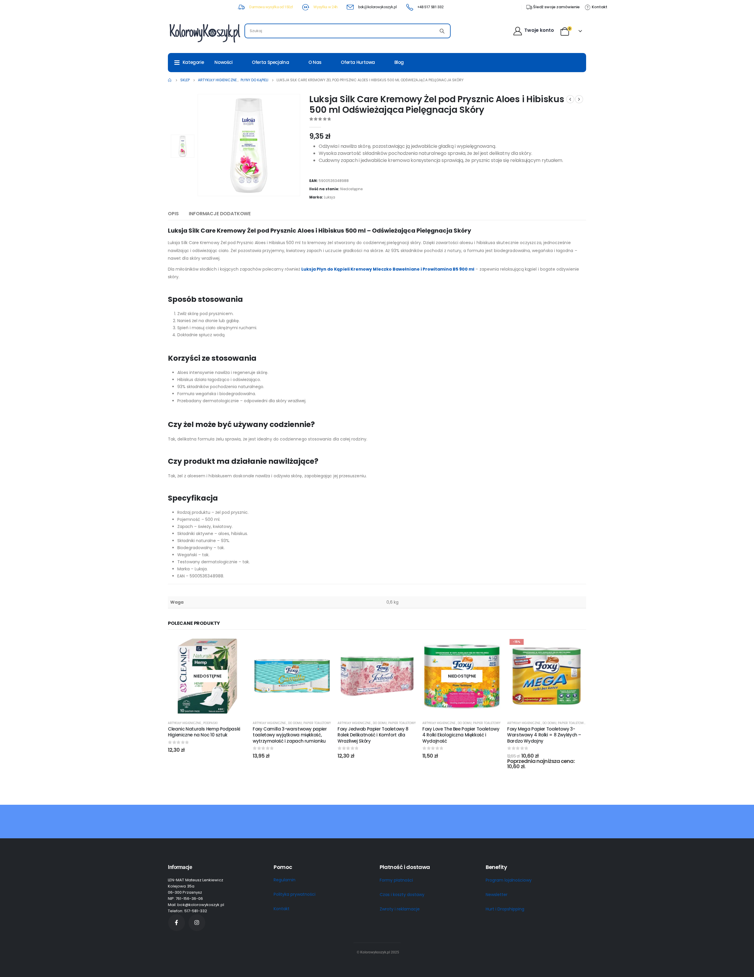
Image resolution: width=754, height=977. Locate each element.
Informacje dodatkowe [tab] (220, 213)
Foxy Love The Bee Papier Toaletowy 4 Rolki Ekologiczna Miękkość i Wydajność (460, 735)
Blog (399, 62)
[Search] (442, 31)
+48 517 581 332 (430, 7)
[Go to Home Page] (170, 80)
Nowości (223, 62)
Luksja (329, 197)
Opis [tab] (173, 213)
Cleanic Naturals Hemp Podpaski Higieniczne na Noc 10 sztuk (204, 732)
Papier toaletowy (317, 723)
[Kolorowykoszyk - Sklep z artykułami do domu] (205, 32)
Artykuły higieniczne (185, 723)
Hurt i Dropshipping (505, 909)
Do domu (295, 723)
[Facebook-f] (176, 922)
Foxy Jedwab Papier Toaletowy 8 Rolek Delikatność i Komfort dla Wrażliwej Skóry (373, 735)
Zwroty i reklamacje (400, 909)
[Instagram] (196, 922)
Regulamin (284, 880)
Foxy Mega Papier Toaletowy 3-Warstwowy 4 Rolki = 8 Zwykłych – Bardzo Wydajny (544, 735)
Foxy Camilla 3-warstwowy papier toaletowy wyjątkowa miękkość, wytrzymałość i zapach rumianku (290, 735)
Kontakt (282, 909)
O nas (315, 62)
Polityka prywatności (294, 894)
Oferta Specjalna (270, 62)
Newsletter (496, 894)
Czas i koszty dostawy (402, 894)
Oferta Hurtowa (358, 62)
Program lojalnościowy (509, 880)
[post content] (207, 676)
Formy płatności (396, 880)
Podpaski (210, 723)
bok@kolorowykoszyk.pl (377, 7)
